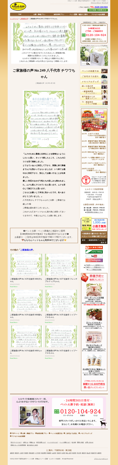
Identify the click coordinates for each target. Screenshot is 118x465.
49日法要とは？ (41, 442)
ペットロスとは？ (52, 442)
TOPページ (15, 433)
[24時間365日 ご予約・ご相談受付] (94, 44)
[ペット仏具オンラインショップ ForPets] (94, 67)
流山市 (88, 453)
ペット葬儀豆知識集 (95, 269)
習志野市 (44, 453)
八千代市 (38, 453)
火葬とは (25, 442)
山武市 (54, 453)
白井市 (63, 453)
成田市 (12, 453)
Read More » (14, 286)
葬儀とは (32, 442)
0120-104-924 (101, 7)
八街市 (21, 453)
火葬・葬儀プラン (39, 14)
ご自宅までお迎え (71, 433)
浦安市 (84, 453)
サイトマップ (105, 2)
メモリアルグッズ (86, 433)
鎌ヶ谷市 (69, 453)
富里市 (17, 453)
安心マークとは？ (16, 442)
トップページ (14, 19)
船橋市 (49, 453)
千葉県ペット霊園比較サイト (95, 267)
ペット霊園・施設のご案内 (79, 14)
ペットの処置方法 (56, 433)
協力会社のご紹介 (32, 445)
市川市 (79, 453)
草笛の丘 (96, 199)
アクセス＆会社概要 (98, 14)
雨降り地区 (80, 442)
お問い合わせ (89, 442)
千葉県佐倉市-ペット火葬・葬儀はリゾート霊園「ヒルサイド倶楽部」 (40, 459)
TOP (19, 14)
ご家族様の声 (24, 19)
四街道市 (31, 453)
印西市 (26, 453)
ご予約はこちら (97, 10)
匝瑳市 (74, 453)
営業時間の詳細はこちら (95, 212)
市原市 (59, 453)
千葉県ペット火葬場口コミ (95, 265)
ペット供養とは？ (65, 442)
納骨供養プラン (59, 14)
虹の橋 (74, 442)
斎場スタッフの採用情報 (18, 445)
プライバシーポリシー (96, 2)
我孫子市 (94, 453)
